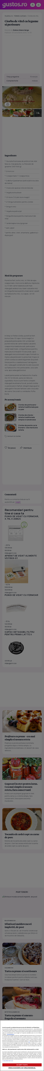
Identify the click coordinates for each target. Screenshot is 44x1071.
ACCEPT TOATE (21, 1065)
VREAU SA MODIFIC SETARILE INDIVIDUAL (22, 1068)
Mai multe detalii (10, 1034)
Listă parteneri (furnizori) (7, 1060)
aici (29, 1041)
